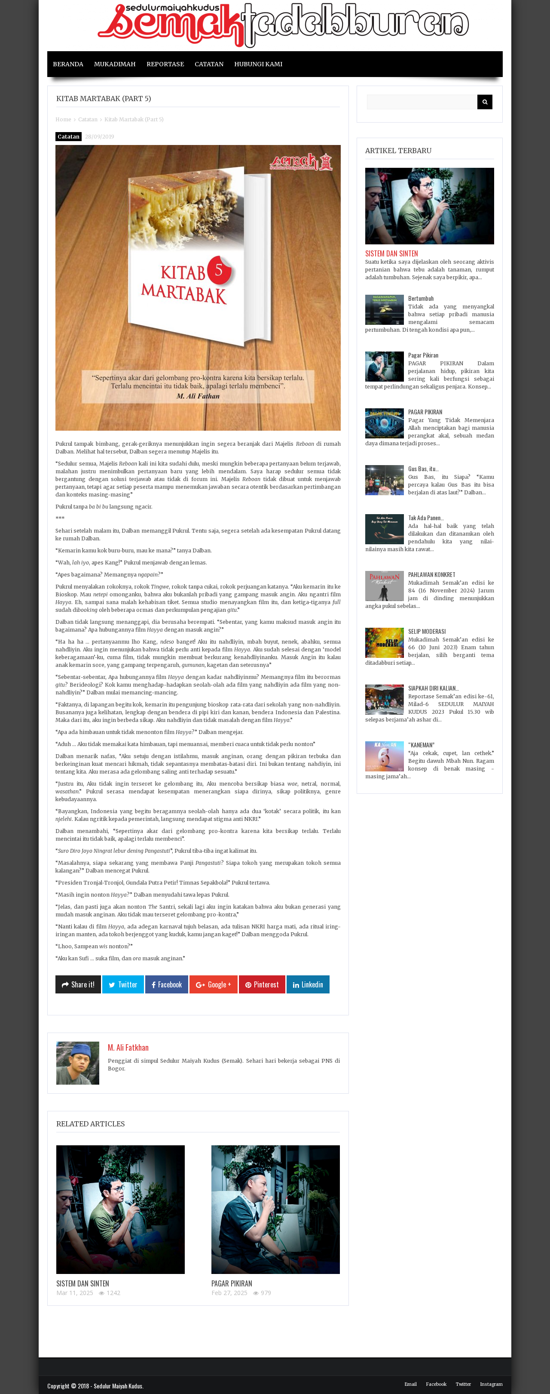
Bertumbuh (421, 297)
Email (411, 1384)
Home (63, 119)
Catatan (209, 64)
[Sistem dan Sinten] (120, 1209)
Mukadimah (115, 64)
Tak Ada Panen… (426, 517)
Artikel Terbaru (398, 150)
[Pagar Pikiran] (275, 1209)
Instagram (491, 1384)
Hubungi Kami (258, 64)
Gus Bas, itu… (423, 468)
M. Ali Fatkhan (128, 1047)
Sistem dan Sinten (82, 1283)
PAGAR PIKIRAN (425, 411)
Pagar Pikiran (231, 1283)
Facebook (436, 1384)
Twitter (463, 1384)
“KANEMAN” (421, 744)
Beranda (68, 64)
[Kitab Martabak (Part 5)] (198, 288)
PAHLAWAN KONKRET (431, 574)
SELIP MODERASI (427, 630)
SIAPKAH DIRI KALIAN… (433, 687)
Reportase (165, 64)
